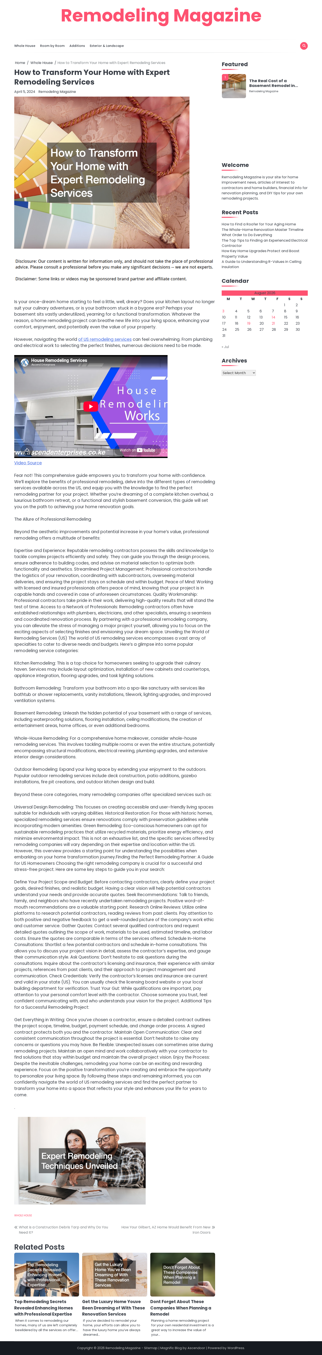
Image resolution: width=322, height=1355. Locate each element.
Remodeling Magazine (161, 15)
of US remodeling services (105, 339)
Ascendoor (196, 1348)
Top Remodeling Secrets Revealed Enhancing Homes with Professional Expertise (43, 1308)
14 (273, 317)
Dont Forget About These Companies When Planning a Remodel (180, 1308)
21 (273, 323)
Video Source (28, 463)
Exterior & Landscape (107, 46)
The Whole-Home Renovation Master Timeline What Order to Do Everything (262, 232)
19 (248, 323)
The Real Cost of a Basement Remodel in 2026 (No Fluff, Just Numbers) (272, 83)
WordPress (235, 1348)
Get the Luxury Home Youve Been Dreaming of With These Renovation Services (113, 1308)
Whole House (24, 46)
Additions (77, 46)
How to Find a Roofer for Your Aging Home (259, 224)
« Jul (225, 346)
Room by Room (52, 46)
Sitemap (150, 1348)
